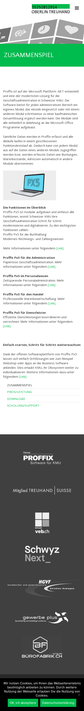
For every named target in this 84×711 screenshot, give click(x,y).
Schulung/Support (23, 405)
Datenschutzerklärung (58, 703)
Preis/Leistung (19, 392)
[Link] (59, 248)
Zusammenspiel (19, 385)
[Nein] (79, 695)
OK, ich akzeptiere (23, 703)
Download (16, 399)
